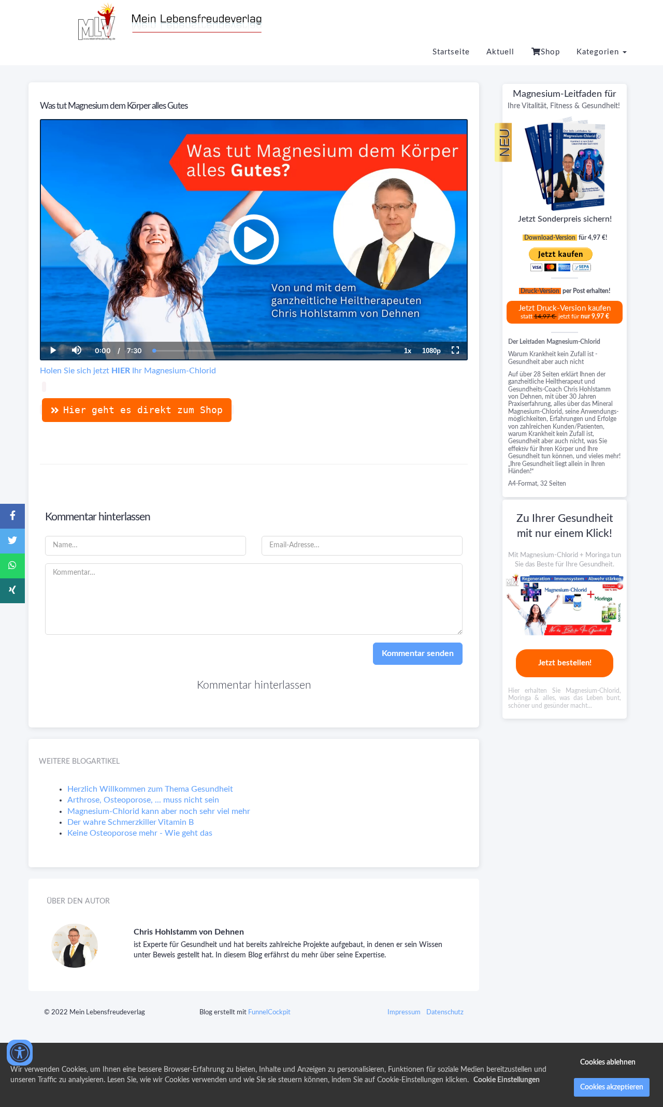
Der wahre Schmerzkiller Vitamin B (130, 822)
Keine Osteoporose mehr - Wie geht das (139, 833)
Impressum (404, 1012)
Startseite (451, 52)
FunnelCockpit (269, 1012)
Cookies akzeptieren (611, 1087)
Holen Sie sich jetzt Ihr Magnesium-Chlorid (128, 371)
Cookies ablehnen (608, 1062)
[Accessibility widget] (20, 1053)
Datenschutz (445, 1012)
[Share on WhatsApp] (12, 566)
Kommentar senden (418, 653)
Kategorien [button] (599, 52)
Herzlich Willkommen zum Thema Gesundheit (150, 789)
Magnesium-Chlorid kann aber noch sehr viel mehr (158, 811)
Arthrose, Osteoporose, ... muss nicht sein (143, 800)
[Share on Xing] (12, 590)
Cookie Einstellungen (506, 1080)
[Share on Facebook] (12, 516)
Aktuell (500, 52)
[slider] (76, 315)
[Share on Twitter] (12, 541)
